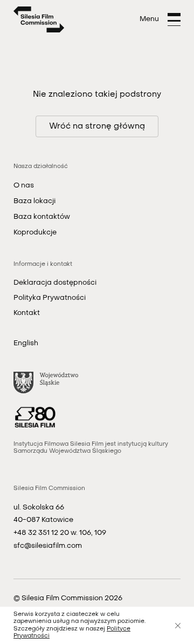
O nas (23, 185)
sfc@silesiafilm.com (47, 545)
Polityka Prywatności (49, 297)
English (25, 343)
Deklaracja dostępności (54, 282)
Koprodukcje (35, 232)
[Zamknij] (178, 625)
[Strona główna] (39, 19)
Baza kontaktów (41, 216)
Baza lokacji (34, 201)
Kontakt (26, 313)
